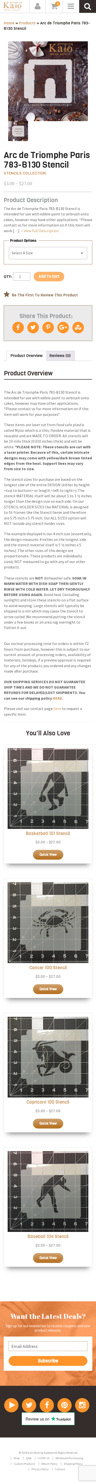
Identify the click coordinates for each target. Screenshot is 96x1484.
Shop (17, 1458)
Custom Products (24, 1464)
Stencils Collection (25, 173)
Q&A (29, 1458)
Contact (60, 1469)
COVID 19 (43, 1458)
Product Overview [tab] (27, 355)
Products (27, 23)
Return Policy (49, 1464)
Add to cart (49, 276)
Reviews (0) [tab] (60, 355)
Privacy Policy (40, 1469)
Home (9, 23)
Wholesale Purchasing (69, 1458)
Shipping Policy (73, 1464)
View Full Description (41, 230)
